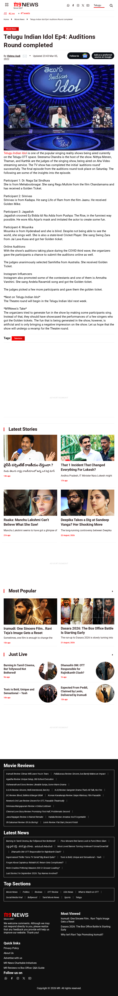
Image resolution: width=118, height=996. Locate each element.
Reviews (38, 892)
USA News (68, 892)
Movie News (19, 19)
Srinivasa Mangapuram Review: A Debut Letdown (28, 806)
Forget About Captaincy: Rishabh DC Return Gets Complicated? (34, 862)
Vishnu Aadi (13, 56)
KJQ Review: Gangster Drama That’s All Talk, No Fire (78, 790)
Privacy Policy (11, 948)
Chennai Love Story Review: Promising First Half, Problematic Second (38, 811)
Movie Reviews (19, 765)
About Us (9, 953)
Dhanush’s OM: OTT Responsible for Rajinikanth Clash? (36, 852)
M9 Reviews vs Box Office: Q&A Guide (24, 967)
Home (6, 19)
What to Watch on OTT (88, 892)
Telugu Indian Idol (16, 153)
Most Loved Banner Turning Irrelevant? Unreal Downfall (82, 846)
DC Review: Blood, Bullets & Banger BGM (24, 795)
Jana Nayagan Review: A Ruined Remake (24, 817)
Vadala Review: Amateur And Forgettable (67, 817)
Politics (26, 892)
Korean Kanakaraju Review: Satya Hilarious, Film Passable (74, 795)
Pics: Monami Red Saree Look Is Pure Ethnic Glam (83, 841)
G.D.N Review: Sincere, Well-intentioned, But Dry (27, 790)
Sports (67, 897)
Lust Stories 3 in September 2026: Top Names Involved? (32, 873)
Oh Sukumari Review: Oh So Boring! (22, 822)
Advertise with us (13, 958)
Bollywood (32, 897)
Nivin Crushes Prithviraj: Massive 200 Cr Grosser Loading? (33, 868)
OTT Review (52, 892)
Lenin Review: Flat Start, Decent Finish (60, 822)
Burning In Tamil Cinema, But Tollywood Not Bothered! (30, 841)
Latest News (16, 832)
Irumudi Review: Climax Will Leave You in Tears (27, 774)
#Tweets (25, 13)
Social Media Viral (14, 897)
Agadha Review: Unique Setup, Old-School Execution (30, 779)
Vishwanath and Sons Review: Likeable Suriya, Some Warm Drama (36, 784)
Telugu (97, 5)
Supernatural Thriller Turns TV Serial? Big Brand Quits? (30, 857)
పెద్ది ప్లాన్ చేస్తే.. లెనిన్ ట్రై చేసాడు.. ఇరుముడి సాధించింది (29, 846)
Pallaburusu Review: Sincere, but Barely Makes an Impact (79, 774)
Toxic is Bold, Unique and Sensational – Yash (80, 857)
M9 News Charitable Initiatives (20, 962)
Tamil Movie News (50, 897)
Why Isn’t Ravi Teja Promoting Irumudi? (82, 934)
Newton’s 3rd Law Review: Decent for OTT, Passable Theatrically (35, 801)
